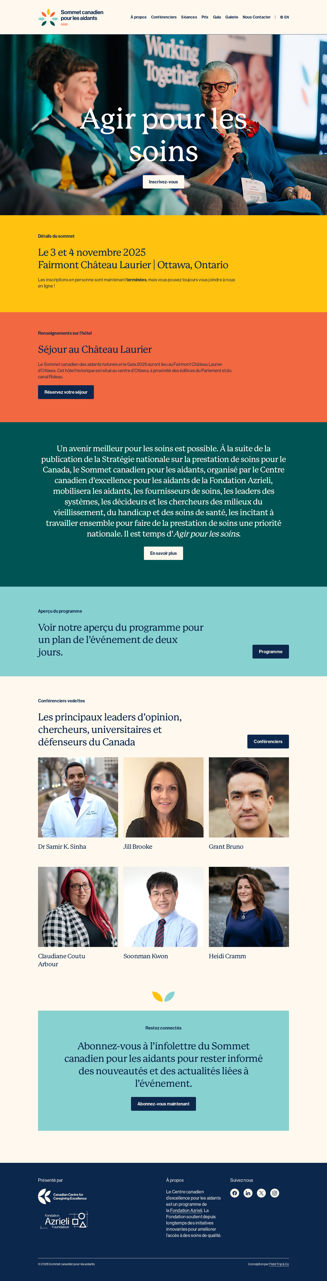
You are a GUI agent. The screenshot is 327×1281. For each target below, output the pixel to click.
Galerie (231, 17)
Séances (189, 17)
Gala (217, 17)
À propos (139, 17)
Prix (205, 17)
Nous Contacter (257, 17)
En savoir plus (163, 553)
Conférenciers (164, 17)
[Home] (70, 17)
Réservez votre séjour (65, 392)
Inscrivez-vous (163, 181)
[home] (99, 1197)
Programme (271, 651)
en (286, 17)
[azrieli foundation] (99, 1220)
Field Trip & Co (279, 1264)
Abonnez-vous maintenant (163, 1104)
